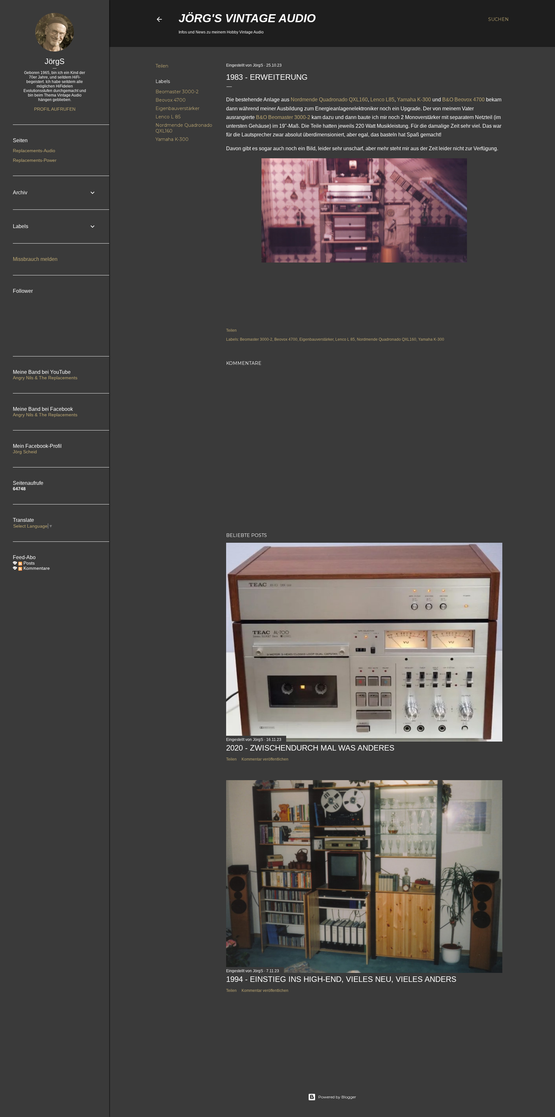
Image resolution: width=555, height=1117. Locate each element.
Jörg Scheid (25, 451)
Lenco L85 (382, 99)
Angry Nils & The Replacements (45, 377)
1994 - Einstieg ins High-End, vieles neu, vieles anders (341, 979)
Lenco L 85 (168, 117)
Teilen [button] (161, 66)
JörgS (55, 61)
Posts (28, 563)
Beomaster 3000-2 (176, 92)
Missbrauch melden (35, 259)
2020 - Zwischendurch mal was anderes (310, 747)
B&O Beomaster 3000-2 (283, 117)
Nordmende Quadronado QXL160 (329, 99)
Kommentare (36, 568)
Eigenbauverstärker (177, 108)
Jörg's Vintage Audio (247, 18)
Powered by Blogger (337, 1096)
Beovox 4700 (170, 100)
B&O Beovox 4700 (463, 99)
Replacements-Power (35, 160)
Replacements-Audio (34, 150)
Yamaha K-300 (172, 139)
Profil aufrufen (54, 109)
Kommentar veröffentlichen (265, 759)
